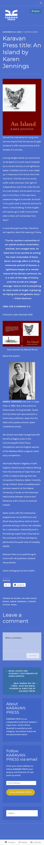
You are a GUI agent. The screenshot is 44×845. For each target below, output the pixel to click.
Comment (33, 655)
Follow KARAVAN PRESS (20, 792)
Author (28, 32)
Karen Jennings (18, 601)
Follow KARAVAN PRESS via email (21, 755)
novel (14, 605)
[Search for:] (41, 3)
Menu (37, 11)
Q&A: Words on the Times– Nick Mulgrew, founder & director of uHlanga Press (22, 687)
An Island (15, 598)
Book (35, 32)
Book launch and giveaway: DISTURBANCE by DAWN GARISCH (23, 673)
